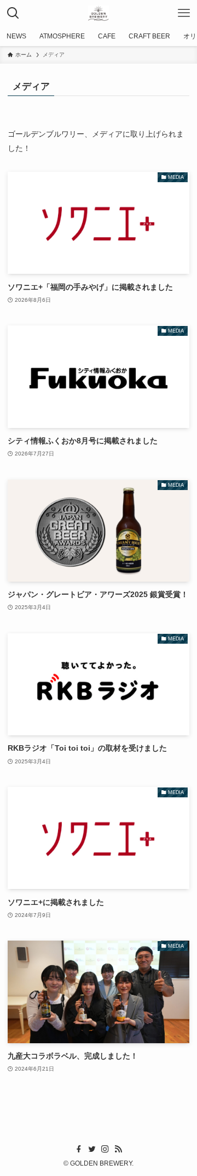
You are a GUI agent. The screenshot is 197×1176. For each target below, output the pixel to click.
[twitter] (92, 1149)
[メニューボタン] (184, 13)
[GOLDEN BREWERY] (98, 13)
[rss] (118, 1149)
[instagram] (105, 1149)
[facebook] (79, 1149)
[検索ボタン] (13, 13)
